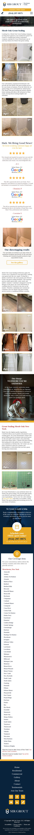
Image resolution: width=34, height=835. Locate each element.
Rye (5, 705)
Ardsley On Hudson (10, 577)
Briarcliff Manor (9, 591)
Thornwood (7, 726)
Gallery (17, 777)
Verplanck (7, 734)
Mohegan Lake (8, 661)
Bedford (6, 584)
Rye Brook (7, 707)
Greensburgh (8, 627)
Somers (6, 719)
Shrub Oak (7, 714)
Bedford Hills (8, 586)
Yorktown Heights (9, 746)
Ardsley (6, 574)
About (17, 780)
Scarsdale (6, 710)
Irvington (6, 639)
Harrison (6, 630)
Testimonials (17, 787)
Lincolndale (7, 652)
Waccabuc (7, 736)
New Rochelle (8, 676)
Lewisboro (7, 649)
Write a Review (2, 13)
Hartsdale (6, 632)
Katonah (6, 644)
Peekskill (6, 685)
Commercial (17, 774)
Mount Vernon (8, 671)
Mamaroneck (8, 656)
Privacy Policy (18, 824)
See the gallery (17, 262)
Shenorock (7, 712)
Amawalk (7, 572)
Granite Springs (8, 625)
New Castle (7, 673)
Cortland (6, 601)
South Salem (7, 722)
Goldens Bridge (8, 622)
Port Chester (7, 695)
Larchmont (7, 647)
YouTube (11, 802)
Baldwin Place (8, 581)
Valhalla (6, 731)
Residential (17, 770)
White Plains (7, 741)
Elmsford (6, 620)
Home (17, 767)
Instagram (11, 797)
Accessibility (8, 824)
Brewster (6, 589)
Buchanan (7, 596)
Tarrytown (7, 724)
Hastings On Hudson (10, 635)
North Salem (7, 681)
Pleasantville (7, 693)
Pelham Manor (8, 690)
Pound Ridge (8, 697)
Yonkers (6, 743)
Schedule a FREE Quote (17, 10)
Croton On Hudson (9, 613)
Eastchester (7, 618)
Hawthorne (7, 637)
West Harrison (8, 739)
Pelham (6, 688)
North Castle (7, 678)
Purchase (6, 700)
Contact (17, 784)
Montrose (6, 664)
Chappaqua (7, 598)
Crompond (7, 606)
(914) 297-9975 (15, 13)
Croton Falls (7, 610)
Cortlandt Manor (9, 603)
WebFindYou (22, 832)
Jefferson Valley (8, 642)
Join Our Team (17, 791)
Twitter (23, 797)
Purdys (6, 702)
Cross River (7, 608)
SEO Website (12, 832)
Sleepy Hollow (8, 717)
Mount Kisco (8, 666)
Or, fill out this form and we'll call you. (17, 541)
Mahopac (6, 654)
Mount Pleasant (8, 668)
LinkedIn (17, 802)
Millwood (7, 659)
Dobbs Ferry (7, 615)
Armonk (6, 579)
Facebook (17, 797)
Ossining (6, 683)
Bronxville (7, 593)
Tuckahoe (7, 729)
